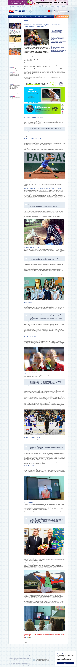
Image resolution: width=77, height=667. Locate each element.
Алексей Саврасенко (58, 634)
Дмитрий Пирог (52, 634)
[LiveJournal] (31, 637)
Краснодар (19, 6)
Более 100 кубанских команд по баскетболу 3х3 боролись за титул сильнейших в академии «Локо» (15, 74)
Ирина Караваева (46, 634)
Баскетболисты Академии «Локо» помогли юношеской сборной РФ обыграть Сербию (15, 32)
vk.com (49, 11)
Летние (45, 16)
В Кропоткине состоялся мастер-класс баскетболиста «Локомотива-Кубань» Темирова (15, 64)
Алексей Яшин (28, 635)
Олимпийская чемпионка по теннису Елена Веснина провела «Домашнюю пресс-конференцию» (58, 35)
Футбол (11, 16)
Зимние (51, 16)
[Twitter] (27, 637)
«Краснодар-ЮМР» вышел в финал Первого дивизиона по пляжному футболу (15, 98)
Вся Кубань (12, 6)
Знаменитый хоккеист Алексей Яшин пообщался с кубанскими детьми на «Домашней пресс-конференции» (57, 31)
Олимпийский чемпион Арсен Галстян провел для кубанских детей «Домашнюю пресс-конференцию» (58, 47)
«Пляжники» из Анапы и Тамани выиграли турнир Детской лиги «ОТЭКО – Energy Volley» (14, 45)
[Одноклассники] (28, 637)
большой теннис (36, 634)
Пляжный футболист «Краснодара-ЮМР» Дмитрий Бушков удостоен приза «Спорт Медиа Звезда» (15, 58)
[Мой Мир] (29, 637)
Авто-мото (40, 16)
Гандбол (34, 16)
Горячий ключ (64, 6)
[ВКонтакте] (26, 637)
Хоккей (29, 16)
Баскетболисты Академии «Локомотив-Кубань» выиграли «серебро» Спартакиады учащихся (15, 69)
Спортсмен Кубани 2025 (63, 16)
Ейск (58, 6)
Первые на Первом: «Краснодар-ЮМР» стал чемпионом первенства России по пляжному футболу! (15, 92)
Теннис (30, 634)
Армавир (39, 6)
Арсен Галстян (41, 634)
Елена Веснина (26, 634)
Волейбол (24, 16)
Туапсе (45, 6)
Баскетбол (17, 16)
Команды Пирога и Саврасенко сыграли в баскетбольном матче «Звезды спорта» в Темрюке (57, 38)
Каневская (52, 6)
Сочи (25, 6)
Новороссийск (31, 6)
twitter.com (51, 11)
